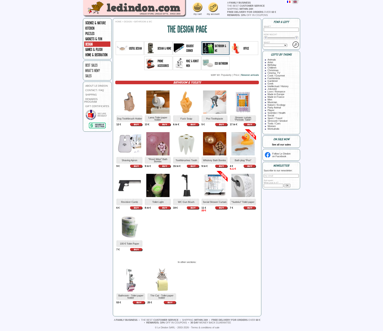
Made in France (276, 97)
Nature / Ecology (276, 105)
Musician (272, 102)
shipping (240, 9)
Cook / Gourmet (276, 75)
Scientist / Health (276, 113)
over (251, 12)
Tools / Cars (274, 123)
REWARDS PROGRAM (91, 100)
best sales (91, 65)
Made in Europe (276, 94)
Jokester (272, 89)
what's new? (92, 70)
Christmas (273, 70)
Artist (270, 62)
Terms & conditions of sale (205, 327)
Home (118, 22)
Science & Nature (95, 22)
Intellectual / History (278, 86)
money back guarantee (210, 322)
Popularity (226, 75)
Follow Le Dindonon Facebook (281, 155)
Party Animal (274, 107)
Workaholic (273, 128)
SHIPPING (91, 94)
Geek (271, 83)
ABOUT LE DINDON (96, 85)
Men (270, 99)
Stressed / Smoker (278, 120)
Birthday (272, 65)
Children (272, 67)
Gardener (273, 81)
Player (271, 110)
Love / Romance (276, 91)
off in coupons (247, 15)
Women (272, 126)
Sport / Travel (275, 118)
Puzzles (89, 33)
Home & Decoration (96, 54)
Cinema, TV (274, 73)
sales (88, 75)
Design (89, 44)
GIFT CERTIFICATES (97, 106)
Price (236, 75)
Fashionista (274, 78)
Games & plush (94, 49)
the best (246, 5)
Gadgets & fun (93, 38)
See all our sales (281, 144)
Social (271, 115)
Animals (272, 59)
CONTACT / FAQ (94, 90)
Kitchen (89, 28)
